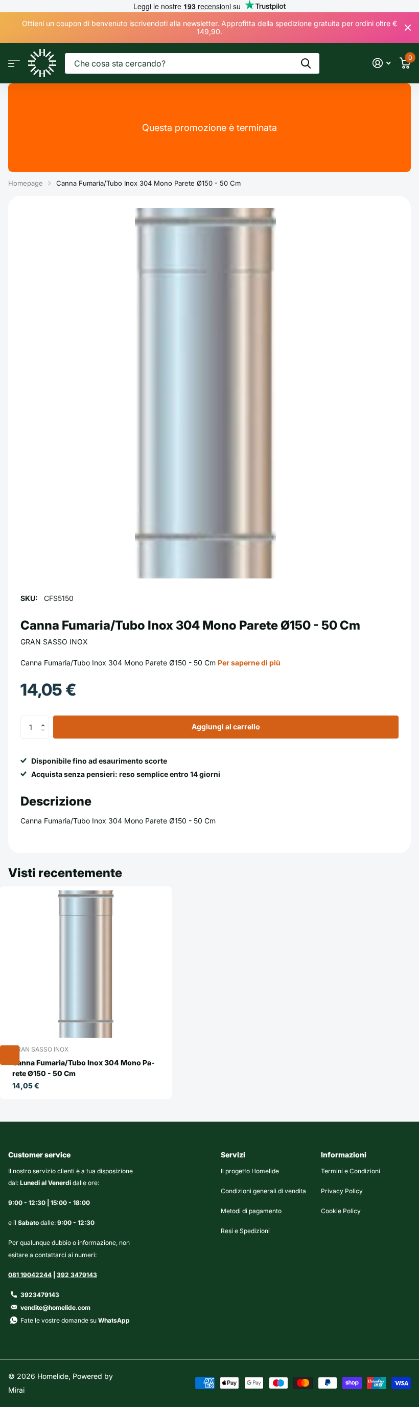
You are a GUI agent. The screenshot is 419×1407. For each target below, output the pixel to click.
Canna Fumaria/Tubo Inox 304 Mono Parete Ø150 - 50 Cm (83, 1068)
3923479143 (39, 1295)
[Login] (381, 63)
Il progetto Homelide (250, 1171)
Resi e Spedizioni (245, 1231)
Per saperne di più (249, 662)
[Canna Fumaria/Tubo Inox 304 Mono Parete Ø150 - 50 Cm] (85, 964)
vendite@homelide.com (55, 1307)
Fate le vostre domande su (75, 1320)
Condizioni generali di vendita (263, 1191)
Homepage (25, 183)
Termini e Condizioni (350, 1171)
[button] (45, 718)
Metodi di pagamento (251, 1211)
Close (408, 27)
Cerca (306, 63)
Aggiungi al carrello (226, 726)
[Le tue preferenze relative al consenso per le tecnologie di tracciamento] (9, 1055)
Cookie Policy (341, 1211)
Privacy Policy (342, 1191)
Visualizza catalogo (14, 63)
